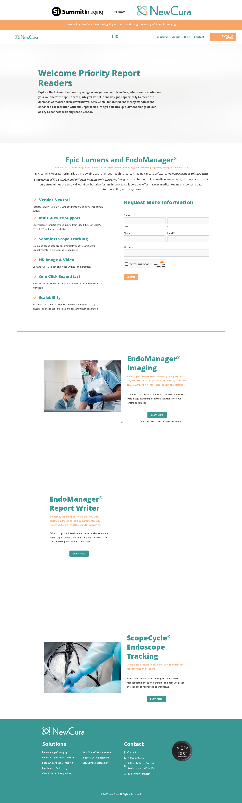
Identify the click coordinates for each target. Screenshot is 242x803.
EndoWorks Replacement (97, 752)
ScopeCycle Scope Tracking (57, 762)
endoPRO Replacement (96, 757)
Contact (199, 37)
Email (170, 232)
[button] (223, 37)
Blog (187, 37)
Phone (127, 232)
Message (128, 247)
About (176, 37)
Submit (131, 276)
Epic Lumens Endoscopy (55, 768)
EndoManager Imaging (54, 752)
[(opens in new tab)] (182, 750)
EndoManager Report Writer (58, 757)
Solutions (162, 37)
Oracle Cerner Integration (56, 773)
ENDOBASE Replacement (96, 762)
